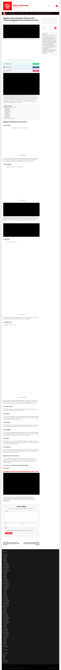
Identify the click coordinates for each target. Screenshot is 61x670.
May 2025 (5, 576)
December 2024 (6, 583)
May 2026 (4, 559)
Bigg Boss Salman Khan (29, 497)
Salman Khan (32, 499)
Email (22, 523)
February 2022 (5, 629)
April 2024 (5, 594)
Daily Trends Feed (20, 5)
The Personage (23, 397)
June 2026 (5, 557)
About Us (27, 13)
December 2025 (6, 566)
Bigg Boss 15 (10, 497)
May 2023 (4, 610)
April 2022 (4, 626)
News (7, 13)
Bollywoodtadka (23, 155)
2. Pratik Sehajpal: (7, 109)
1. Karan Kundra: (7, 108)
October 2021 (5, 635)
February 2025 (5, 580)
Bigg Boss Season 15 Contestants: (9, 118)
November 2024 (6, 584)
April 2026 (5, 560)
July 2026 (4, 556)
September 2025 (6, 570)
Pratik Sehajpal (21, 499)
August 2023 (5, 606)
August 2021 (5, 638)
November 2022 (6, 619)
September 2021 (6, 636)
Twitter (24, 314)
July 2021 (4, 639)
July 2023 (4, 607)
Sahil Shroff (27, 499)
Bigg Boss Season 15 (7, 499)
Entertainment (12, 13)
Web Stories (21, 13)
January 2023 (5, 616)
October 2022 (5, 620)
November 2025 (6, 567)
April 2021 (4, 643)
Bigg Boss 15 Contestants (19, 497)
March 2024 (5, 596)
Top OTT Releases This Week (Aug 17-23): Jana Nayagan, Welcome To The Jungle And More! (49, 47)
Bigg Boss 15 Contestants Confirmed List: (10, 107)
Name (6, 523)
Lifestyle (4, 655)
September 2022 (6, 622)
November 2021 (6, 633)
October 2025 (5, 569)
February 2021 (5, 646)
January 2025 (5, 582)
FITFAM (4, 654)
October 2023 (5, 603)
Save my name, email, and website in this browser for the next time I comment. (19, 530)
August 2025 (5, 571)
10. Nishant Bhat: (7, 117)
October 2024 (5, 586)
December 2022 (6, 617)
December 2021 (6, 632)
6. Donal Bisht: (7, 113)
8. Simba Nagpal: (7, 115)
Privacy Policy (48, 13)
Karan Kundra (14, 499)
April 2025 (5, 577)
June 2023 (5, 609)
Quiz (17, 13)
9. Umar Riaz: (7, 116)
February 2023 (5, 615)
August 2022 (5, 623)
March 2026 (5, 561)
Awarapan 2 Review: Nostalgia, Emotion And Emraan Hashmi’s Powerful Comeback (49, 51)
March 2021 (5, 645)
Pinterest (23, 200)
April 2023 (5, 612)
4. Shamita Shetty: (8, 111)
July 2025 (4, 573)
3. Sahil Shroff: (7, 110)
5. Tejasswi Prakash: (8, 112)
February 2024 (5, 597)
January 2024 (5, 599)
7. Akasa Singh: (7, 114)
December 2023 (6, 600)
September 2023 (6, 605)
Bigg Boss (5, 497)
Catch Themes (55, 668)
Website (6, 527)
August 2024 (5, 589)
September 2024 (6, 587)
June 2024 (5, 592)
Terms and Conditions (40, 13)
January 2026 (5, 564)
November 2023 (6, 602)
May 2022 (4, 625)
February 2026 (5, 563)
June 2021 (5, 640)
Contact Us (32, 13)
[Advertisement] (21, 31)
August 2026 (5, 554)
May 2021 (4, 642)
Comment (7, 511)
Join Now (36, 63)
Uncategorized (6, 661)
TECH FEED (5, 660)
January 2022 (5, 630)
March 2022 (5, 628)
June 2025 (5, 574)
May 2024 (5, 593)
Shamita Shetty (6, 500)
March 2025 (5, 579)
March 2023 (5, 613)
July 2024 (4, 590)
